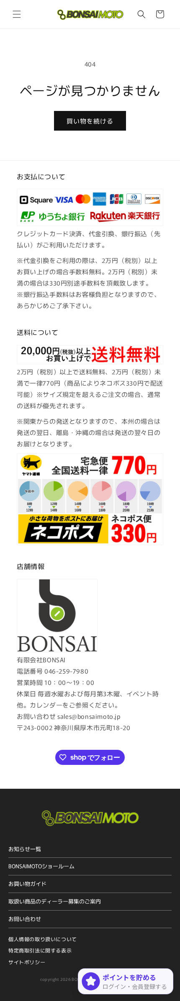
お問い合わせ (24, 919)
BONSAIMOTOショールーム (41, 866)
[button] (17, 14)
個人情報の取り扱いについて (42, 938)
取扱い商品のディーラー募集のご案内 (54, 901)
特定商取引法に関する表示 (40, 950)
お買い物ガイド (27, 884)
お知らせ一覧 (24, 849)
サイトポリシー (26, 961)
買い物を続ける (90, 120)
